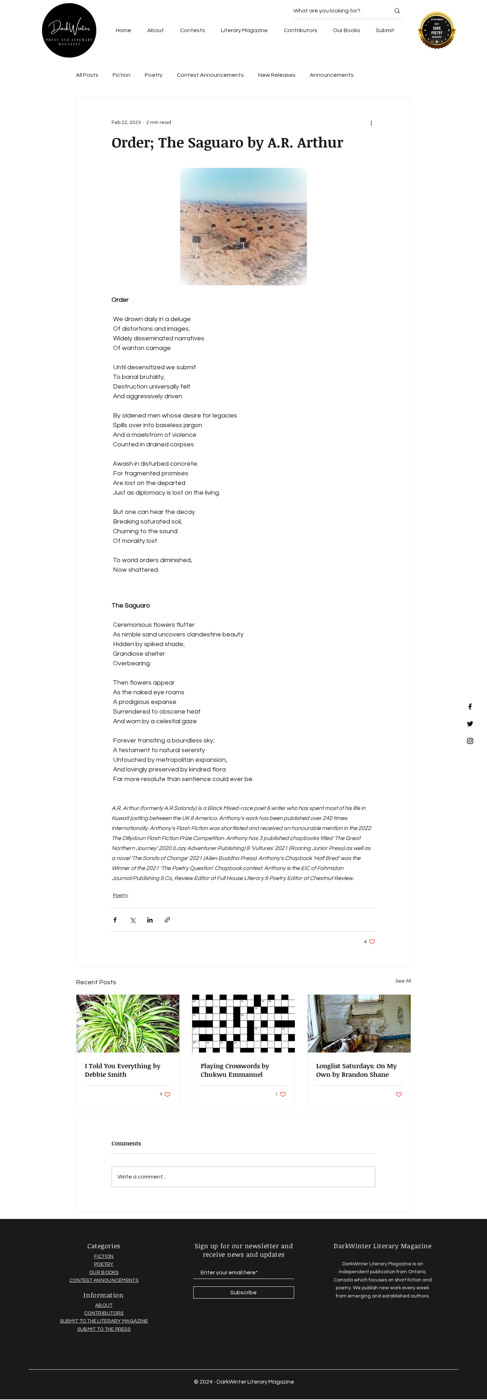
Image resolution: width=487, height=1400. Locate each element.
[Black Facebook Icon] (470, 706)
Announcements (332, 75)
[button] (346, 30)
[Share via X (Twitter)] (132, 919)
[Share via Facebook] (115, 919)
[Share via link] (167, 919)
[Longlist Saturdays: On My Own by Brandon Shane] (359, 1023)
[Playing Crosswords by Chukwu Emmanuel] (243, 1023)
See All (403, 981)
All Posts (87, 75)
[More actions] (371, 122)
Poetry (154, 75)
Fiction (121, 75)
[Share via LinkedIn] (150, 919)
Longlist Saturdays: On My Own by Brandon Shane (356, 1070)
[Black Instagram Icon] (470, 741)
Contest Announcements (210, 75)
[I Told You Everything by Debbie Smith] (127, 1023)
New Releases (277, 75)
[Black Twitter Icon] (470, 724)
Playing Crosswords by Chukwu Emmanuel (235, 1070)
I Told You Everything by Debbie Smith (122, 1070)
